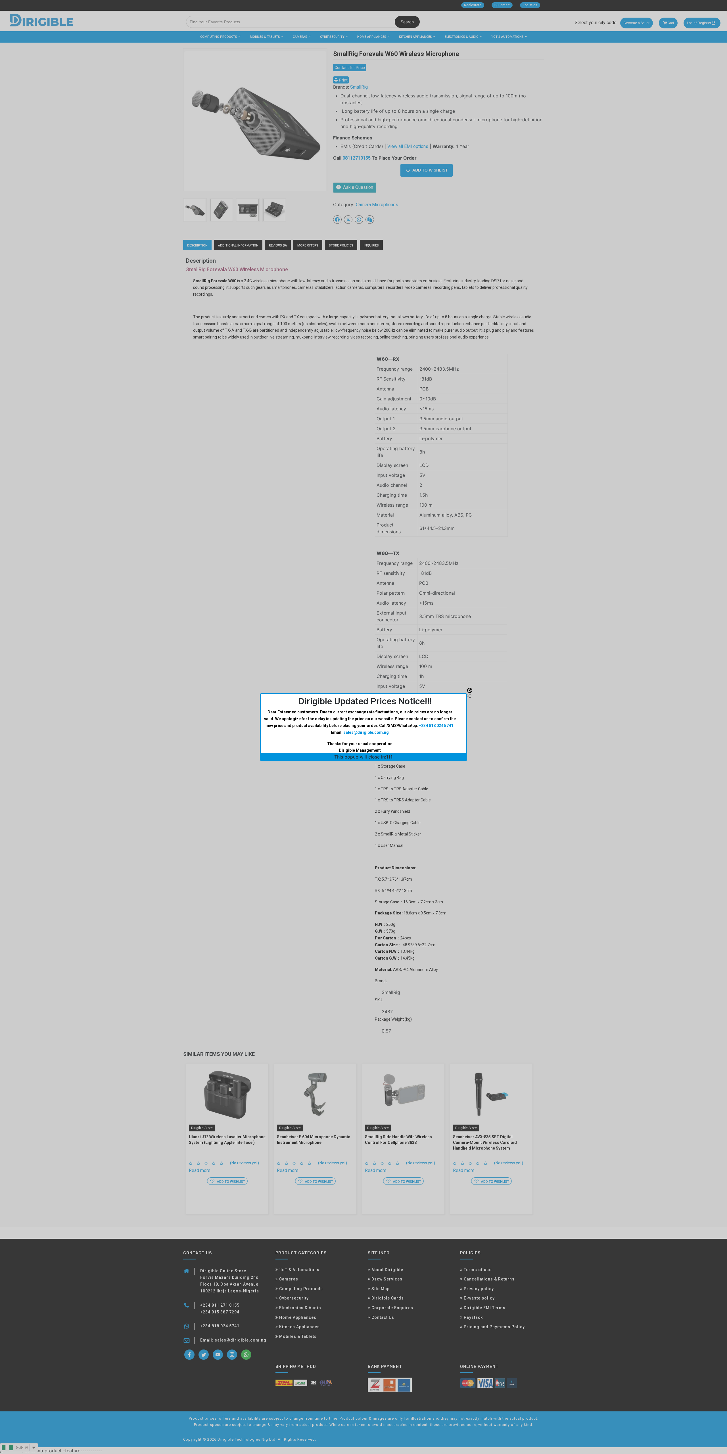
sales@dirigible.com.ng (366, 732)
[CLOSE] (470, 690)
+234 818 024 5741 (436, 725)
